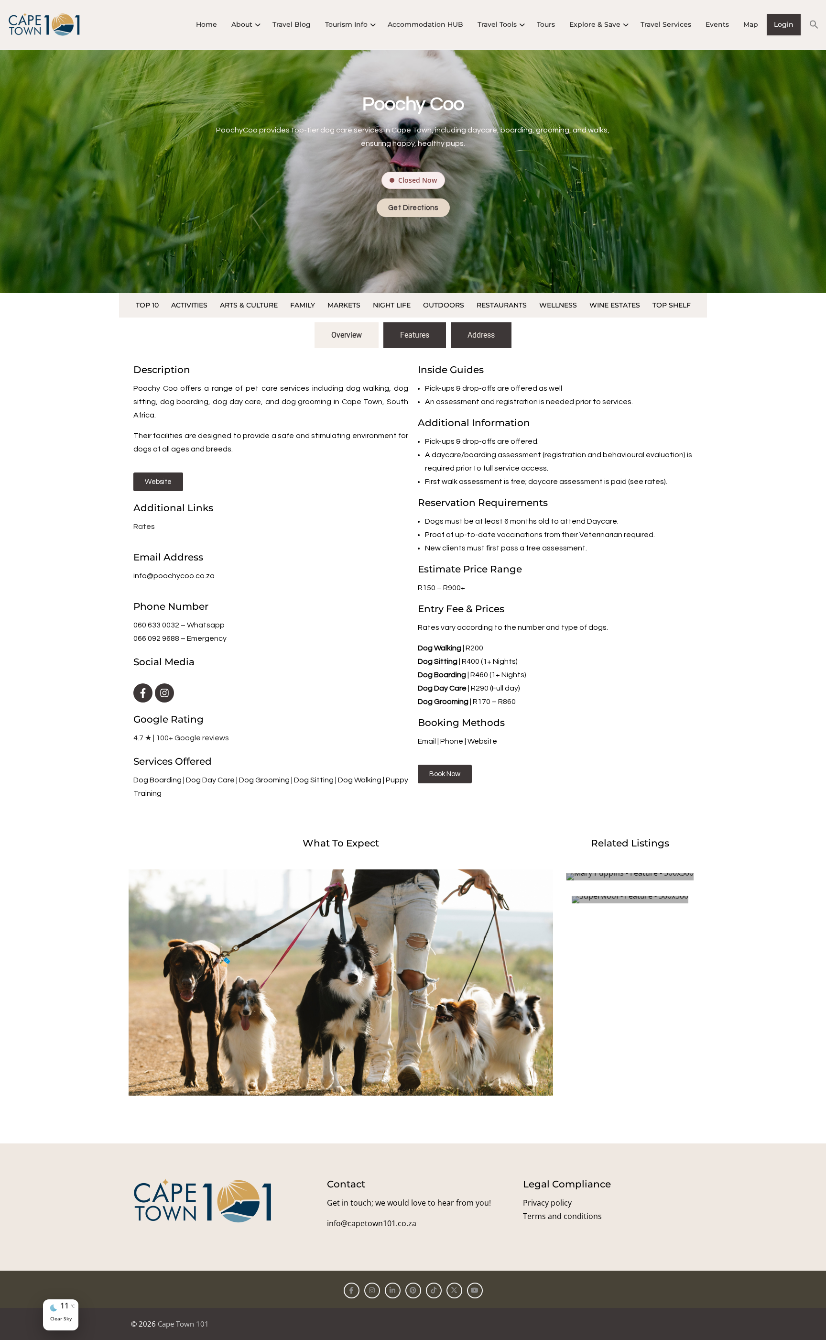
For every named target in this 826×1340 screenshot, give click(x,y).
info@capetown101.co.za (371, 1223)
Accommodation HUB (425, 24)
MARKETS (343, 305)
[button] (810, 24)
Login (783, 24)
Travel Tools (497, 24)
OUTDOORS (443, 305)
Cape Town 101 (183, 1324)
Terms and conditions (562, 1216)
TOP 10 (147, 305)
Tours (546, 24)
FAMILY (302, 305)
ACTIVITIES (189, 305)
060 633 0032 (156, 625)
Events (717, 24)
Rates (144, 526)
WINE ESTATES (614, 305)
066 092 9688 (156, 638)
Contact (346, 1184)
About (241, 24)
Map (750, 24)
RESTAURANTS (502, 305)
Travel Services (666, 24)
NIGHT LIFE (392, 305)
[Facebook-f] (142, 693)
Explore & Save (594, 24)
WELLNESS (558, 305)
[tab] (347, 335)
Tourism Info (346, 24)
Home (206, 24)
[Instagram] (164, 693)
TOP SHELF (671, 305)
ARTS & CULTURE (249, 305)
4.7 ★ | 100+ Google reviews (181, 738)
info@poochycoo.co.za (174, 576)
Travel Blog (291, 24)
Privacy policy (547, 1202)
